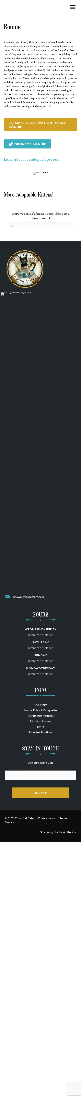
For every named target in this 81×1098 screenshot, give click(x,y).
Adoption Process (40, 721)
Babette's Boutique (40, 732)
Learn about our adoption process (31, 159)
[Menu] (72, 7)
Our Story (40, 704)
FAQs (40, 726)
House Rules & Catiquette (40, 710)
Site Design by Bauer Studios (58, 832)
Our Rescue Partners (41, 715)
